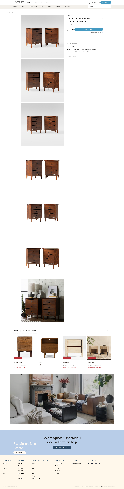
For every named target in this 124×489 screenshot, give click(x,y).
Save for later (88, 29)
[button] (42, 36)
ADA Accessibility (98, 486)
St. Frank (57, 473)
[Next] (109, 331)
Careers (5, 463)
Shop (7, 12)
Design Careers (6, 466)
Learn (19, 481)
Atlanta (33, 473)
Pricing (4, 471)
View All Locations (36, 478)
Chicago (34, 476)
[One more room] (72, 29)
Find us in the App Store (78, 486)
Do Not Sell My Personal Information (108, 486)
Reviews (5, 468)
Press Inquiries (6, 476)
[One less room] (68, 29)
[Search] (109, 6)
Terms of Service (91, 486)
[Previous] (107, 331)
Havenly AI (20, 478)
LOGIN (94, 2)
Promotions (21, 476)
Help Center (21, 473)
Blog (4, 473)
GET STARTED (106, 2)
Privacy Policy (85, 486)
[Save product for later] (24, 16)
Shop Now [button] (19, 452)
